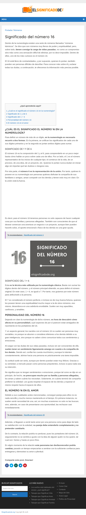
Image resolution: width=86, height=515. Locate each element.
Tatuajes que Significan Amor (42, 496)
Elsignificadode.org (8, 512)
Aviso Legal (63, 496)
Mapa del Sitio (64, 493)
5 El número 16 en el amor (17, 123)
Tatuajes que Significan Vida (41, 493)
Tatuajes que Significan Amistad (43, 499)
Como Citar (63, 486)
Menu (4, 19)
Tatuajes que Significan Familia (43, 503)
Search (14, 494)
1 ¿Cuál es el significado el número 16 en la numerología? (30, 111)
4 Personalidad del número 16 (18, 120)
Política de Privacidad (67, 499)
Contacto (62, 489)
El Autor (62, 483)
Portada (8, 30)
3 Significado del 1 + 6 (15, 117)
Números (18, 30)
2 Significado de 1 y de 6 (16, 114)
